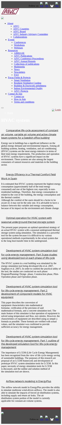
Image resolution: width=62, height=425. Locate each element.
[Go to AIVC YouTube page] (47, 6)
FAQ (16, 75)
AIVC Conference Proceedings (29, 58)
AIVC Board (19, 31)
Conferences (20, 42)
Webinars (18, 47)
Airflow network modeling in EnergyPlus (28, 381)
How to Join (20, 99)
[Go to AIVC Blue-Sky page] (52, 6)
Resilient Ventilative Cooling (27, 83)
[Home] (10, 13)
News (17, 69)
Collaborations (20, 37)
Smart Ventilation (22, 80)
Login (58, 109)
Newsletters (19, 72)
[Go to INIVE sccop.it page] (58, 6)
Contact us (19, 96)
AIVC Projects (21, 91)
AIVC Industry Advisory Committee (30, 34)
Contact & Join (15, 93)
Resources (13, 50)
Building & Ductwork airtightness (30, 85)
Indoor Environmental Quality (28, 88)
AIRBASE (19, 53)
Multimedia (19, 66)
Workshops (19, 45)
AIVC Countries (21, 29)
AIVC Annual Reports (25, 61)
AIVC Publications (23, 56)
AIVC (16, 26)
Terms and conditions (24, 102)
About (10, 23)
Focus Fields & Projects (19, 77)
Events (11, 39)
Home (10, 113)
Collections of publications (26, 64)
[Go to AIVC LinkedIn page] (42, 6)
